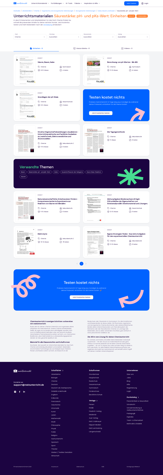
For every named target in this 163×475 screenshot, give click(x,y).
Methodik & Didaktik (134, 424)
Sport (53, 445)
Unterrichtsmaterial (39, 3)
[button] (69, 3)
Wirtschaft (55, 456)
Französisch (55, 401)
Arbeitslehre (55, 374)
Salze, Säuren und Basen (106, 11)
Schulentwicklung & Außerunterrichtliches (135, 409)
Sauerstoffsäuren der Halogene (72, 172)
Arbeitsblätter (27, 11)
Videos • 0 (128, 48)
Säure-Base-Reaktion (94, 172)
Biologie (54, 378)
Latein (53, 415)
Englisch (54, 395)
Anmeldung (47, 25)
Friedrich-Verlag (95, 411)
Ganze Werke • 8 (83, 48)
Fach (16, 34)
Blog (128, 381)
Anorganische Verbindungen (86, 11)
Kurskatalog (132, 397)
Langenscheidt (95, 432)
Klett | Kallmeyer (95, 421)
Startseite (17, 11)
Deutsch (54, 384)
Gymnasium (93, 388)
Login (129, 391)
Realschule (93, 381)
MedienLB (92, 415)
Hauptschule (94, 378)
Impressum (54, 466)
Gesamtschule (94, 384)
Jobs (129, 378)
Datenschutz (80, 466)
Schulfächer (56, 370)
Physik (53, 428)
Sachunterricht (57, 439)
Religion (54, 435)
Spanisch (54, 442)
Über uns (130, 374)
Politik (53, 432)
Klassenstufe (87, 34)
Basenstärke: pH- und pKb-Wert (39, 172)
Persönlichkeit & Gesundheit (137, 401)
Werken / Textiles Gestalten (61, 452)
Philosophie (55, 425)
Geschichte (55, 405)
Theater (54, 449)
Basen (23, 172)
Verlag (120, 34)
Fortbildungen (56, 3)
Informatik (55, 408)
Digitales (130, 417)
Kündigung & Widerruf (133, 466)
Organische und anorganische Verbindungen (57, 11)
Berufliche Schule (95, 395)
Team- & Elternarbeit (135, 420)
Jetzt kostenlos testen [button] (101, 113)
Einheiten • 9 (38, 48)
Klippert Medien (95, 425)
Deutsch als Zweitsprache (61, 388)
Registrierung (132, 388)
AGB (103, 466)
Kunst (53, 412)
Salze (56, 172)
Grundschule (94, 374)
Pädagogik (131, 413)
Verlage (92, 401)
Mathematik (55, 418)
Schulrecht (131, 404)
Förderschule (94, 391)
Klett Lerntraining (95, 428)
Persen (91, 404)
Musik (53, 422)
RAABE (91, 408)
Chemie (37, 11)
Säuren (23, 177)
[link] (20, 3)
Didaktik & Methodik (58, 391)
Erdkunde (54, 398)
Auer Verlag (93, 418)
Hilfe (128, 384)
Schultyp (52, 34)
